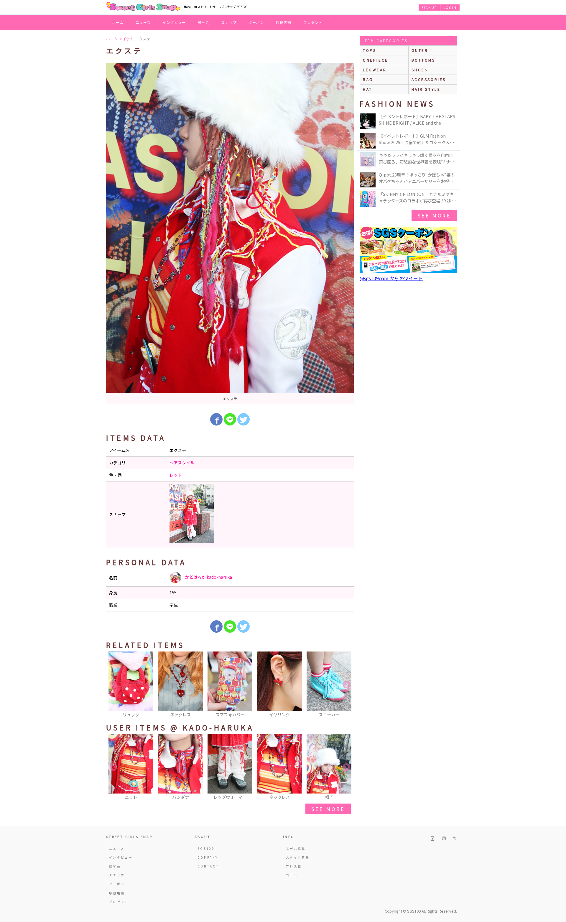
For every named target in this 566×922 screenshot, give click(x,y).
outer (420, 50)
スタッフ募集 (298, 857)
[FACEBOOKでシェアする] (216, 419)
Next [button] (346, 684)
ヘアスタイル (182, 463)
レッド (176, 475)
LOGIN (450, 7)
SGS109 (206, 848)
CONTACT (208, 866)
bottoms (423, 59)
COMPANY (208, 857)
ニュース (143, 22)
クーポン (256, 22)
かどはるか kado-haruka (208, 577)
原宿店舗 (284, 22)
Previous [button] (113, 684)
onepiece (375, 59)
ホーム (118, 22)
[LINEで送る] (230, 419)
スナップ (229, 22)
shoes (420, 69)
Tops (369, 50)
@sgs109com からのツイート (391, 278)
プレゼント (313, 22)
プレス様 (294, 866)
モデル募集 (296, 848)
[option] (230, 233)
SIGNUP (429, 7)
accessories (429, 79)
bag (368, 79)
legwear (374, 69)
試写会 (204, 22)
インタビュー (174, 22)
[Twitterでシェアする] (243, 419)
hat (367, 89)
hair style (426, 89)
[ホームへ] (143, 6)
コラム (292, 875)
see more (328, 808)
